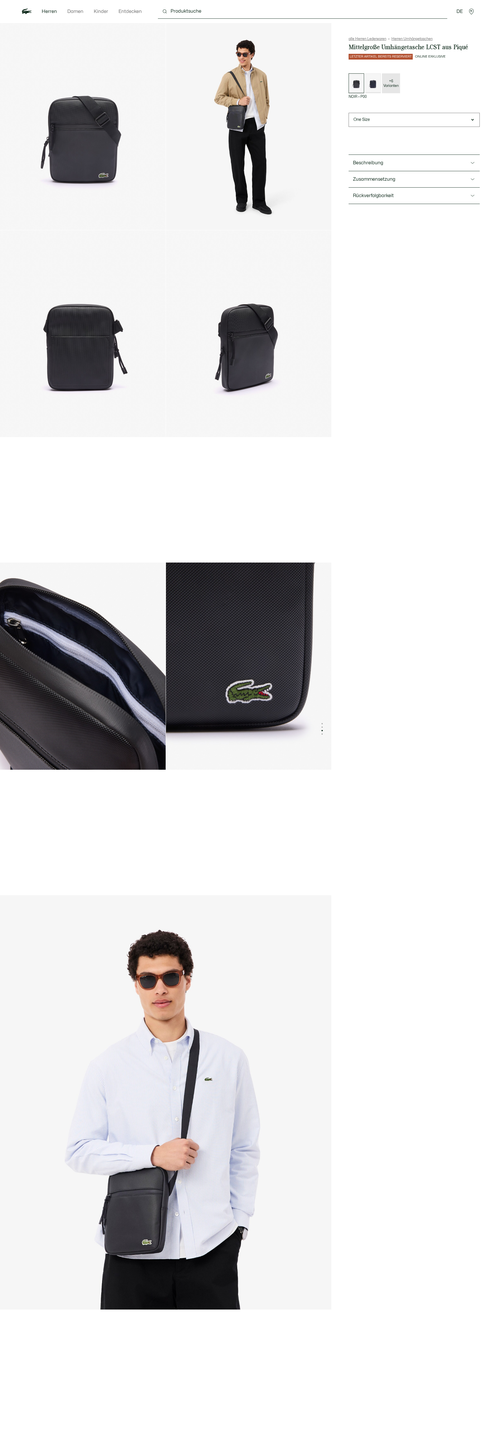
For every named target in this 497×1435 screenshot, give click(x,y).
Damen (75, 11)
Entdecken (130, 11)
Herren (49, 11)
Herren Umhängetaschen (412, 39)
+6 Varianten (391, 83)
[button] (471, 11)
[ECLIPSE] (373, 83)
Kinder (101, 11)
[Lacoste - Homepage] (27, 11)
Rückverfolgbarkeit (373, 195)
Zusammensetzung (374, 179)
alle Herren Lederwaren (367, 39)
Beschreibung (368, 163)
